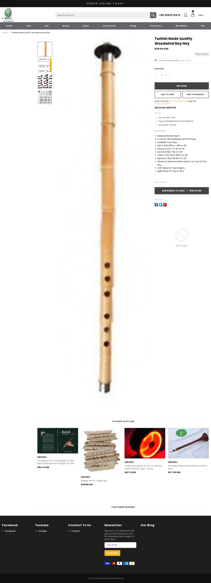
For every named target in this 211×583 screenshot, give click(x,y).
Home (9, 25)
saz (47, 25)
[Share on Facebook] (156, 204)
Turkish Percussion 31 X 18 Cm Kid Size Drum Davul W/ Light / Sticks (143, 467)
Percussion (155, 25)
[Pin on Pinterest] (165, 204)
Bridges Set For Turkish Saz (94, 480)
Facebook (10, 531)
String (133, 25)
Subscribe (112, 553)
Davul (86, 25)
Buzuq (66, 25)
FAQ (203, 25)
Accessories (109, 25)
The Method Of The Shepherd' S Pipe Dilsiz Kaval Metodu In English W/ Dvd (55, 462)
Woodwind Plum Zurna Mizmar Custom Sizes (187, 467)
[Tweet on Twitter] (160, 204)
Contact (75, 531)
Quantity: (159, 68)
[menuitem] (9, 25)
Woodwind (181, 25)
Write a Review (202, 53)
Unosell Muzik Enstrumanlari (109, 578)
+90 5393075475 (169, 15)
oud (28, 25)
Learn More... (186, 60)
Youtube (42, 531)
